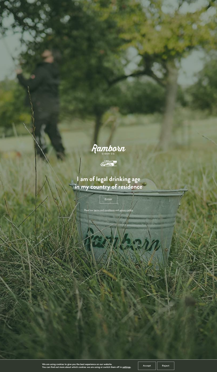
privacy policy (126, 210)
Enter (108, 199)
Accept (147, 365)
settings (126, 367)
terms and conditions (104, 210)
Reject (165, 365)
